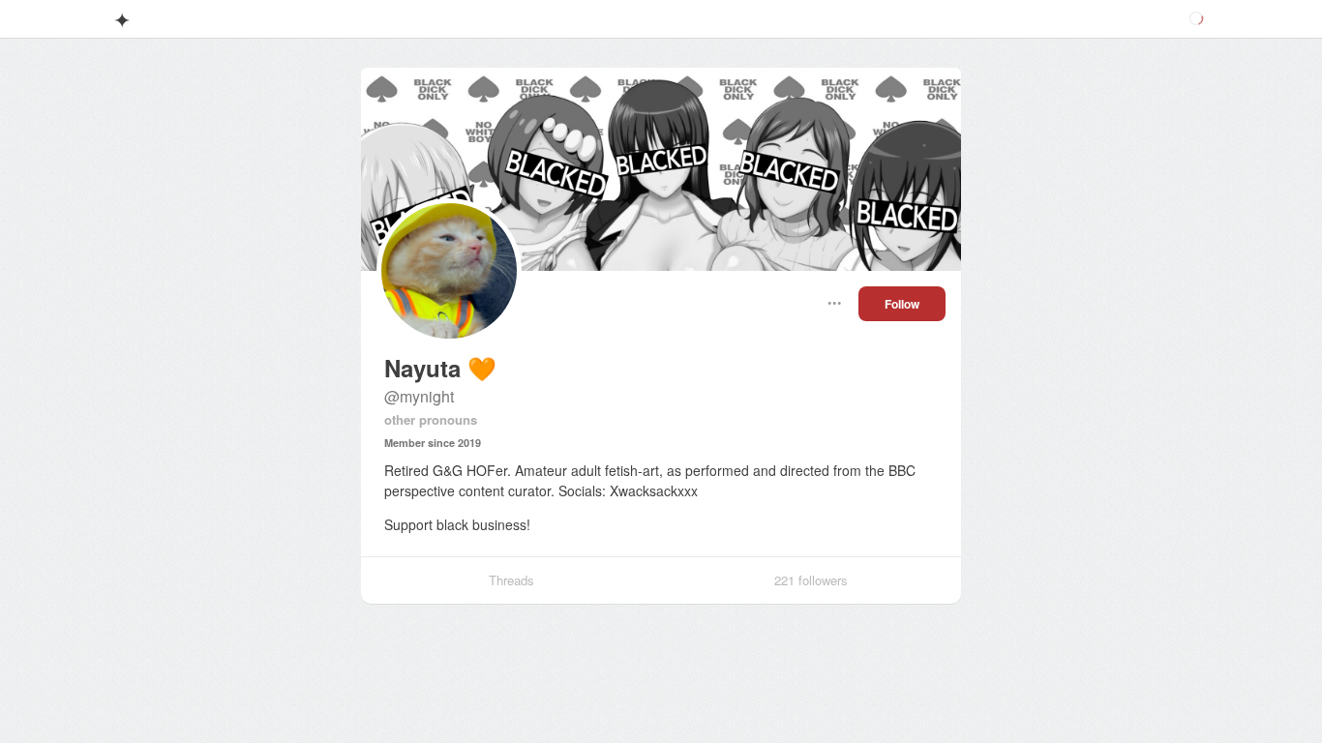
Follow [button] (902, 303)
